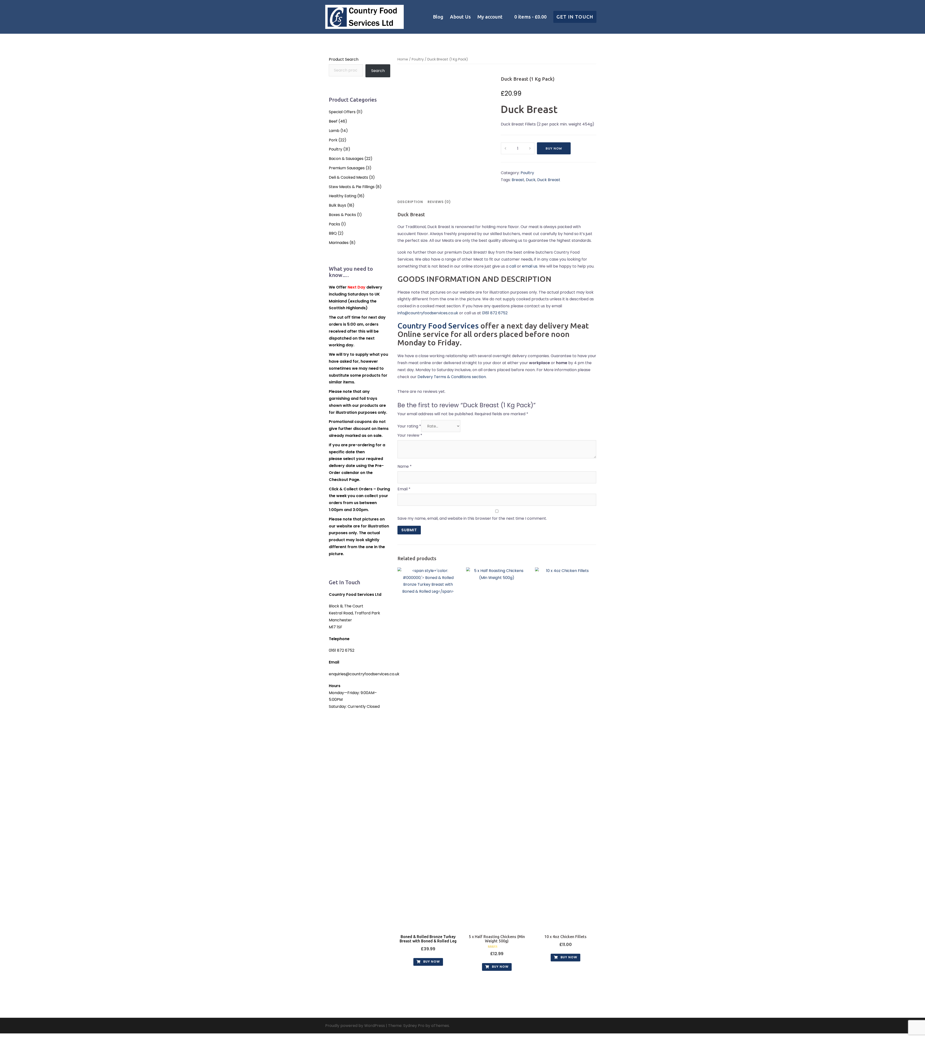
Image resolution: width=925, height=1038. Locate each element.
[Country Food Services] (364, 16)
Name (404, 466)
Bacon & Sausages (346, 158)
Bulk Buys (337, 205)
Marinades (339, 242)
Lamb (334, 130)
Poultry (418, 59)
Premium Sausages (347, 168)
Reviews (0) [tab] (439, 201)
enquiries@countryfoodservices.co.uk (364, 674)
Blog (438, 17)
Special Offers (342, 112)
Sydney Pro (413, 1025)
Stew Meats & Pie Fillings (352, 187)
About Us (460, 17)
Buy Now (554, 148)
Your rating (409, 426)
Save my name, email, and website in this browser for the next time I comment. (472, 518)
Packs (334, 224)
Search (378, 70)
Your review (409, 435)
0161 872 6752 (495, 313)
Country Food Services (438, 325)
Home (402, 59)
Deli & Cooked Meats (348, 177)
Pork (333, 140)
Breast (518, 180)
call (512, 266)
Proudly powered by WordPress (355, 1025)
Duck (530, 180)
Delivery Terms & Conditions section (451, 377)
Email (403, 489)
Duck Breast (548, 180)
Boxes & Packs (342, 214)
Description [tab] (410, 201)
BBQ (333, 233)
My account (489, 17)
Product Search (343, 59)
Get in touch (574, 17)
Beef (333, 121)
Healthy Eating (342, 196)
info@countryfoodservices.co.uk (427, 313)
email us (529, 266)
